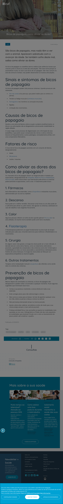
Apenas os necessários (50, 497)
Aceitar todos (32, 497)
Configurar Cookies (10, 497)
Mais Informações (45, 493)
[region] (31, 493)
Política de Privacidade (33, 493)
